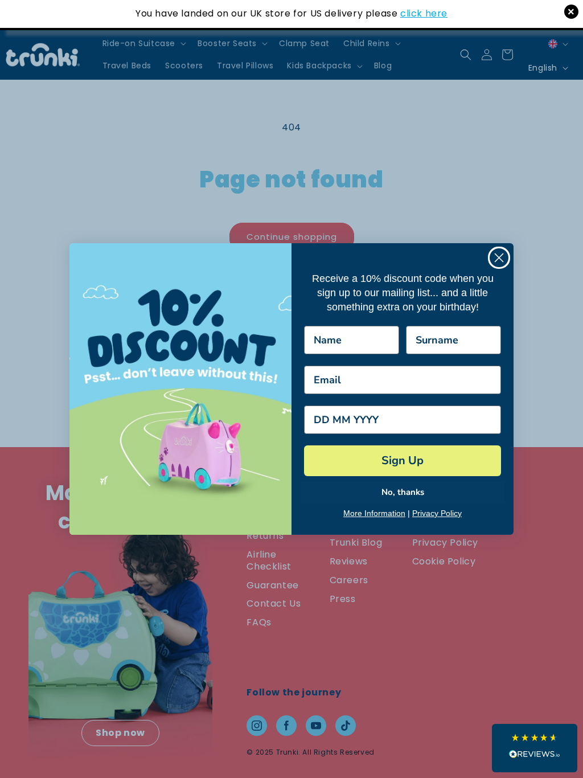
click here (423, 13)
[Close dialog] (499, 258)
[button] (534, 748)
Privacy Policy (437, 513)
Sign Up (402, 460)
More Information (374, 513)
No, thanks (402, 492)
